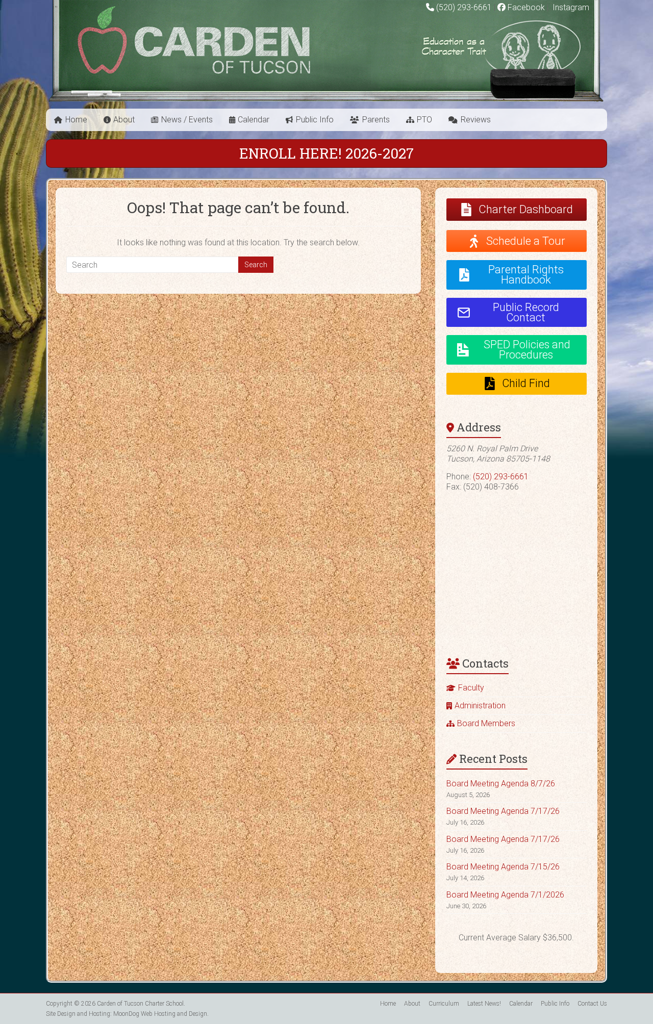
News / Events (187, 119)
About (124, 119)
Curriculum (444, 1003)
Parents (376, 119)
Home (76, 119)
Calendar (253, 119)
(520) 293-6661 (464, 7)
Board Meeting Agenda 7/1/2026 (505, 895)
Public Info (315, 119)
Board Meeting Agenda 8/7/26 (500, 783)
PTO (424, 119)
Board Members (486, 723)
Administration (480, 705)
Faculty (471, 688)
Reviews (476, 119)
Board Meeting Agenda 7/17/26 (503, 811)
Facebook (525, 7)
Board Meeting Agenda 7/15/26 (503, 867)
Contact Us (592, 1003)
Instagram (569, 7)
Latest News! (484, 1003)
